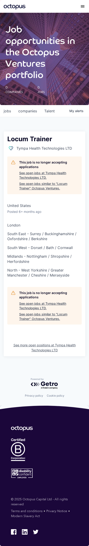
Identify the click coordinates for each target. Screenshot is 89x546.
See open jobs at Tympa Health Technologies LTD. (42, 175)
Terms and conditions (26, 511)
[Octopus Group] (15, 6)
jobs (7, 111)
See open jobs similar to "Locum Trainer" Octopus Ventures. (43, 186)
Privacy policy (34, 395)
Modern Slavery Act (25, 516)
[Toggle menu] (82, 6)
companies (27, 111)
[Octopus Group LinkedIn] (24, 532)
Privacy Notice (56, 511)
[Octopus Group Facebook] (13, 532)
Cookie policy (55, 395)
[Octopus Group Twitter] (35, 532)
